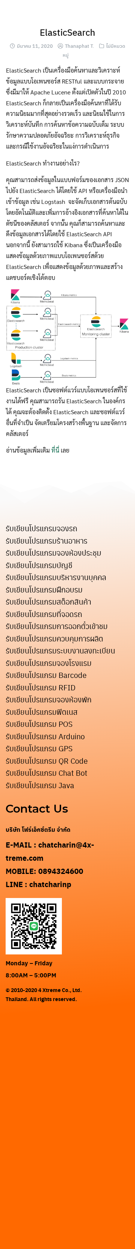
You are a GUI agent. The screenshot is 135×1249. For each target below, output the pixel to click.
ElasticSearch (67, 32)
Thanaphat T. (79, 45)
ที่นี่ (55, 450)
